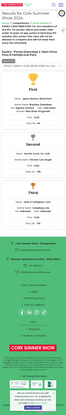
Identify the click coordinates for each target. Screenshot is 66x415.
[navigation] (60, 4)
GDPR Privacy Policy (33, 298)
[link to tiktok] (44, 312)
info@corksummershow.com (36, 249)
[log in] (53, 4)
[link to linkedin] (29, 312)
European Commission (33, 335)
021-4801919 (35, 265)
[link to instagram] (37, 312)
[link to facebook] (22, 312)
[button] (63, 31)
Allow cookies (33, 407)
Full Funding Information (33, 376)
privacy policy (40, 403)
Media (33, 291)
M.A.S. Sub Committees (33, 285)
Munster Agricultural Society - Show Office (35, 259)
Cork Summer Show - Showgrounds (36, 243)
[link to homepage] (17, 5)
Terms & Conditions (33, 305)
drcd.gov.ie (33, 329)
